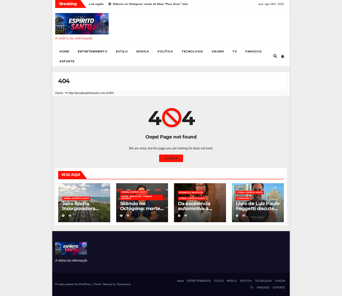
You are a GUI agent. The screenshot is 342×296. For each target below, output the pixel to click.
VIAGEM (218, 51)
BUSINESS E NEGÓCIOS (191, 192)
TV (234, 51)
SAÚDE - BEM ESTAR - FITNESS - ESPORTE (137, 197)
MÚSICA (142, 51)
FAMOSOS (253, 51)
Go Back (171, 158)
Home (64, 51)
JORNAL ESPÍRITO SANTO (76, 198)
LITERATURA (243, 198)
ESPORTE (67, 61)
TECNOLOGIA (192, 51)
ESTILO (122, 51)
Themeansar (123, 284)
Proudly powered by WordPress (73, 284)
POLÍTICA (165, 51)
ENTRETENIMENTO (92, 51)
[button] (275, 56)
